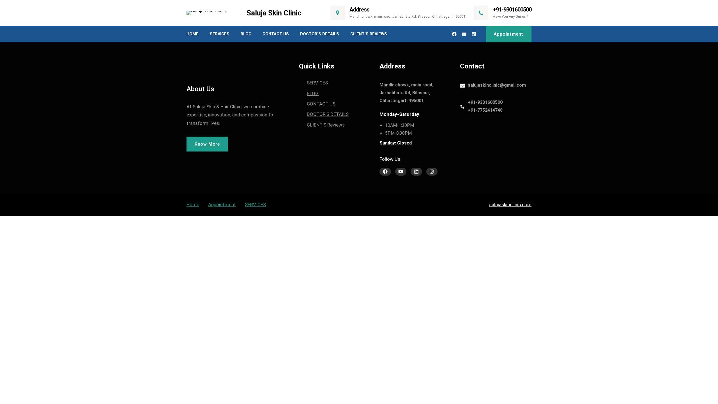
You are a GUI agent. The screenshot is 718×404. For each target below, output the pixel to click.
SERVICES (317, 83)
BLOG (313, 93)
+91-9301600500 (512, 9)
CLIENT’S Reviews (326, 125)
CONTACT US (321, 104)
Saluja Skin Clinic (274, 13)
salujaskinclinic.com (510, 204)
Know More (207, 144)
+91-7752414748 (485, 110)
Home (193, 204)
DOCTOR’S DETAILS (328, 114)
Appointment (508, 34)
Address (359, 9)
